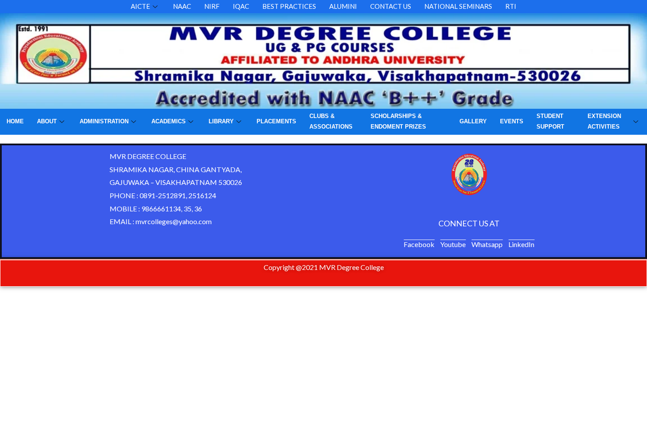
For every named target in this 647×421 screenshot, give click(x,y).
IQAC (241, 6)
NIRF (212, 6)
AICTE (140, 6)
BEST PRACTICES (289, 6)
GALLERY (473, 121)
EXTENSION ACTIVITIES (604, 121)
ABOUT (47, 121)
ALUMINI (343, 6)
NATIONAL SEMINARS (458, 6)
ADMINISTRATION (104, 121)
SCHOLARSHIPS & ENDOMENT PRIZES (398, 121)
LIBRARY (221, 121)
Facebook (419, 244)
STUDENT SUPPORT (550, 121)
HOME (15, 121)
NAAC (182, 6)
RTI (510, 6)
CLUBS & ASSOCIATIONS (331, 121)
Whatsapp (487, 244)
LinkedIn (521, 244)
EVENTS (511, 121)
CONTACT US (390, 6)
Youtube (453, 244)
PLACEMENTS (276, 121)
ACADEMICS (168, 121)
